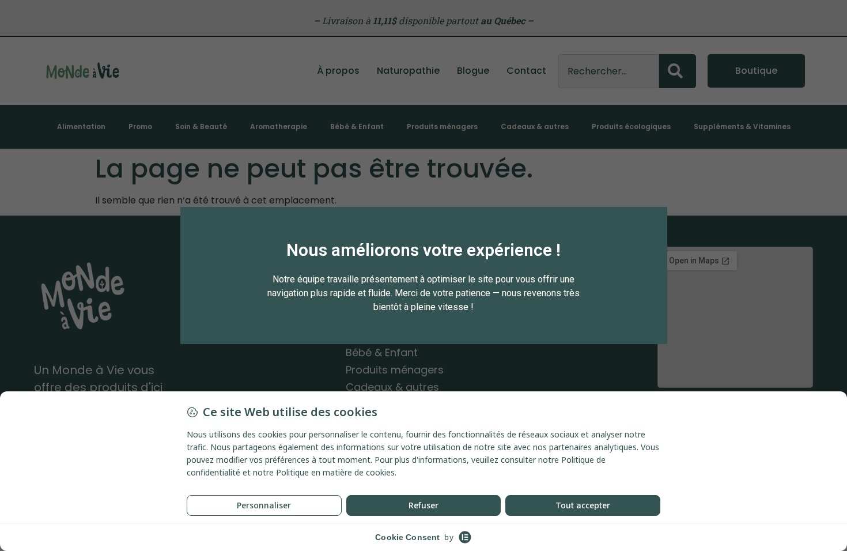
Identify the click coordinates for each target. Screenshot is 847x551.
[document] (423, 275)
